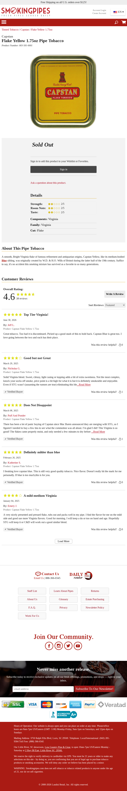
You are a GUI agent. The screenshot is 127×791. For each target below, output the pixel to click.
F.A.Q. (32, 607)
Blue (4, 260)
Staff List (32, 591)
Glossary (63, 599)
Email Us (39, 578)
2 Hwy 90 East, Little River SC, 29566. (44, 750)
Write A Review (115, 294)
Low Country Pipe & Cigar (57, 747)
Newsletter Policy (95, 607)
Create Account (99, 13)
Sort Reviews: (96, 305)
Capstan (25, 29)
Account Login (99, 10)
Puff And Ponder (16, 415)
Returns (95, 591)
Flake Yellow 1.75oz (41, 29)
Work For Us (32, 615)
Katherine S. (14, 462)
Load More (63, 541)
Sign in (63, 169)
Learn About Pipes (63, 591)
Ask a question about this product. (48, 182)
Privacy (63, 607)
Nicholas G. (14, 368)
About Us (32, 599)
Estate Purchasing (95, 599)
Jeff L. (11, 325)
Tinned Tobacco (10, 29)
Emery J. (12, 506)
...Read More (84, 384)
